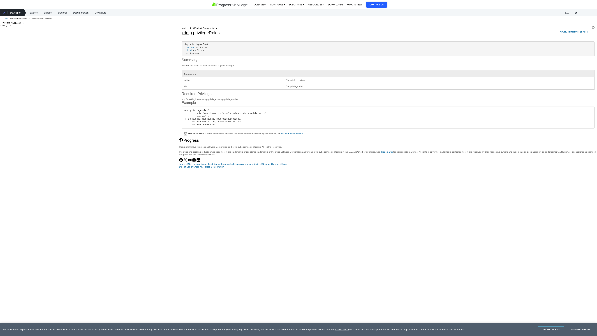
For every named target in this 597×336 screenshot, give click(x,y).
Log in (568, 13)
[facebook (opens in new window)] (181, 161)
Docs (6, 18)
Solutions (295, 4)
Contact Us (377, 4)
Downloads (335, 4)
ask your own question (292, 133)
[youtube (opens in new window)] (190, 161)
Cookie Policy (342, 329)
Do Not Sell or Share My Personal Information (201, 167)
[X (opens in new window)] (185, 161)
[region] (298, 329)
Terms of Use (185, 164)
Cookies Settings (580, 329)
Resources (315, 4)
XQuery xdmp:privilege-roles (574, 31)
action (190, 47)
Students (62, 12)
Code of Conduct (262, 164)
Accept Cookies (551, 329)
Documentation (80, 12)
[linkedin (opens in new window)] (198, 161)
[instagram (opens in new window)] (194, 161)
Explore (34, 12)
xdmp (187, 32)
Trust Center (214, 164)
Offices (283, 164)
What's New (354, 4)
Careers (275, 164)
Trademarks (387, 152)
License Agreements (243, 164)
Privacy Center (200, 164)
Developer (15, 12)
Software (276, 4)
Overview (260, 4)
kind (189, 50)
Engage (48, 12)
